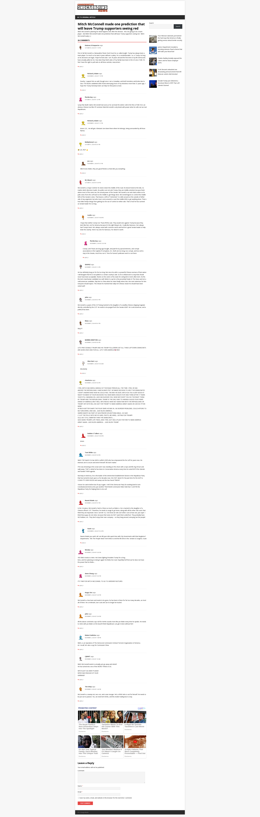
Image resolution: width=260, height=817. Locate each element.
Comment (81, 771)
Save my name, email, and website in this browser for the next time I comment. (106, 798)
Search (151, 23)
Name (80, 786)
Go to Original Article (86, 17)
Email (80, 792)
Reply (81, 66)
